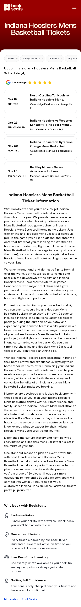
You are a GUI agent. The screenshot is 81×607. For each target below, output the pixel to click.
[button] (11, 58)
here (27, 477)
